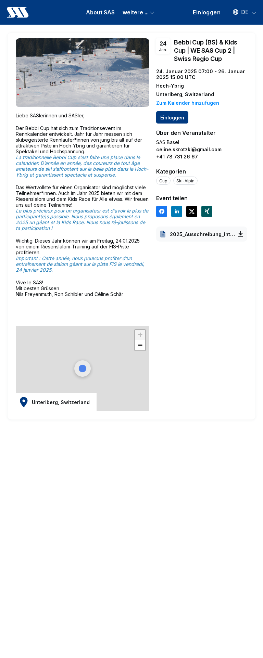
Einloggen (207, 12)
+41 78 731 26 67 (177, 156)
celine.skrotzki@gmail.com (189, 149)
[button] (241, 12)
